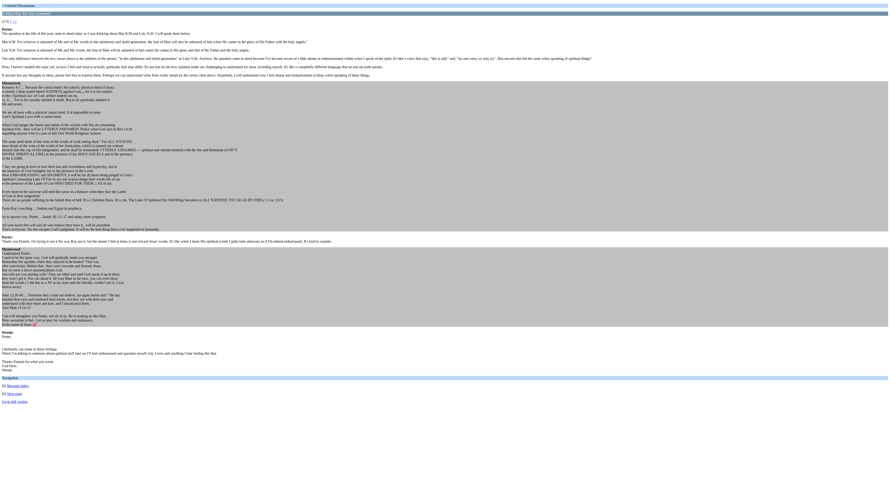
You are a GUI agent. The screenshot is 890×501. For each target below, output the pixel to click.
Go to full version (15, 402)
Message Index (18, 386)
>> (15, 21)
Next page (14, 394)
